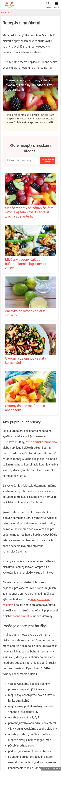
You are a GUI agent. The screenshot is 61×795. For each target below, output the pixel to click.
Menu (56, 8)
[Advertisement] (30, 782)
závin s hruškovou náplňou (41, 442)
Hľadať (48, 8)
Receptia (5, 12)
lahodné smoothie (21, 616)
